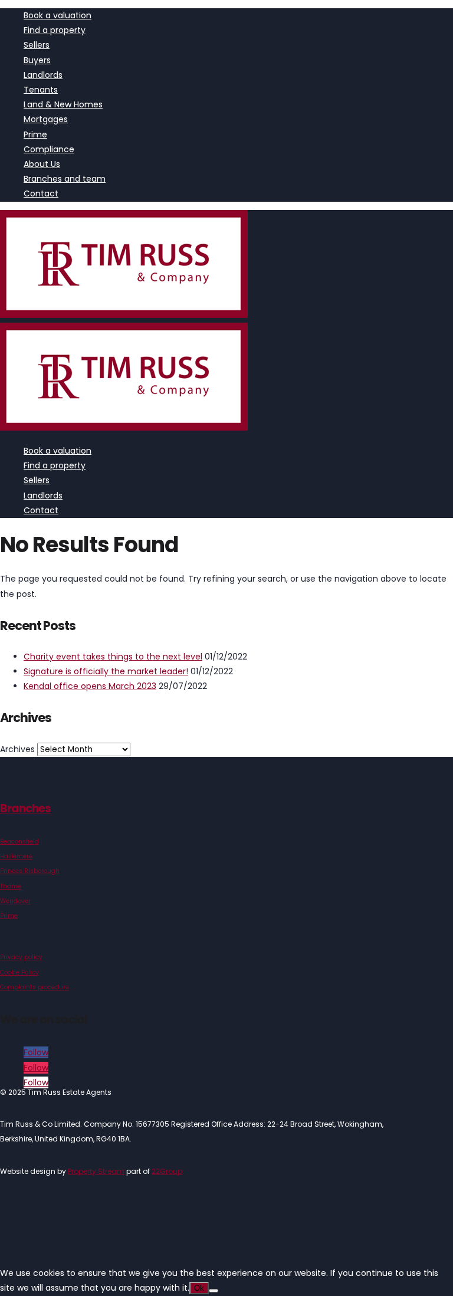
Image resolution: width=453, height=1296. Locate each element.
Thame (10, 886)
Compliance (49, 149)
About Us (42, 164)
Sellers (37, 45)
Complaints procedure (34, 987)
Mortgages (46, 119)
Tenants (41, 90)
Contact (41, 193)
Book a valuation (57, 15)
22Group (167, 1171)
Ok (199, 1288)
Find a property (55, 30)
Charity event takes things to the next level (113, 656)
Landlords (43, 75)
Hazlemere (16, 856)
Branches (25, 808)
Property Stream (96, 1171)
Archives (17, 749)
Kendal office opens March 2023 (90, 686)
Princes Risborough (30, 871)
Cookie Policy (19, 972)
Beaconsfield (19, 841)
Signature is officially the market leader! (106, 671)
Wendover (15, 901)
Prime (35, 134)
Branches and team (65, 179)
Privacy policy (21, 957)
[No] (213, 1290)
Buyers (37, 60)
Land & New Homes (63, 104)
